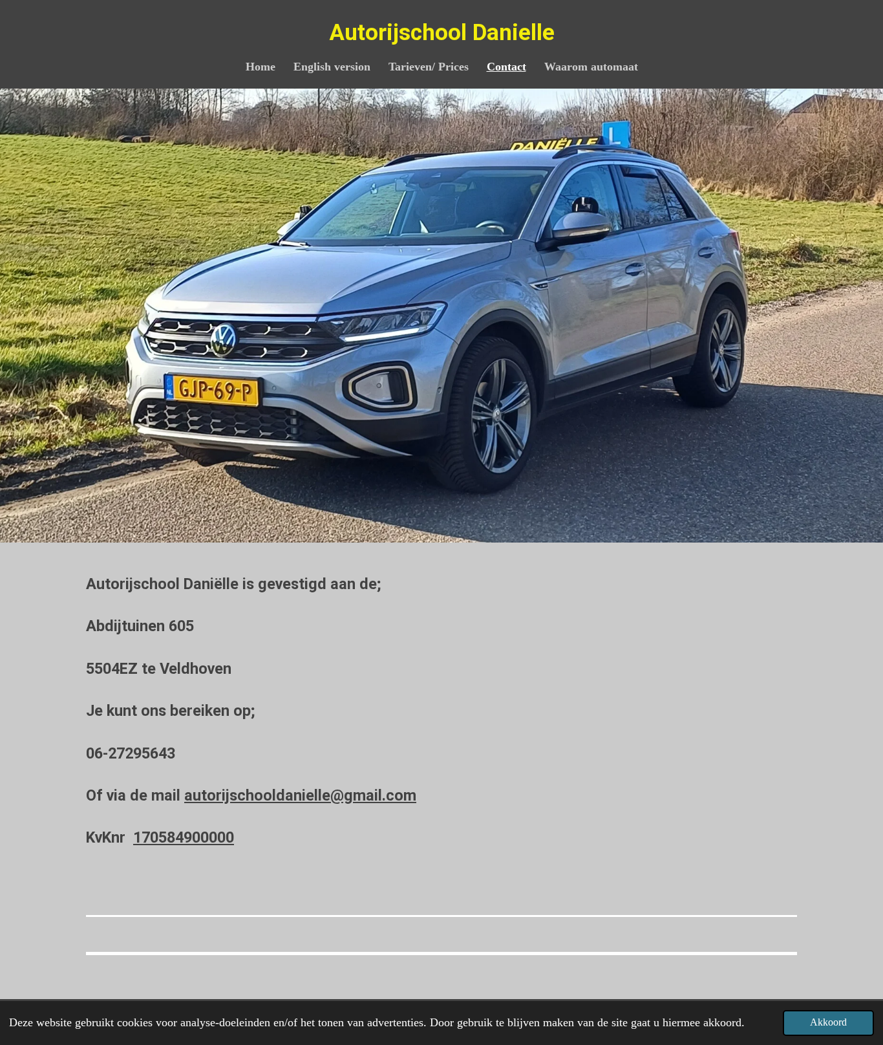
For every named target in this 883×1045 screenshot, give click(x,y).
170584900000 (183, 837)
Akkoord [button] (828, 1022)
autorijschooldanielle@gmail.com (300, 795)
